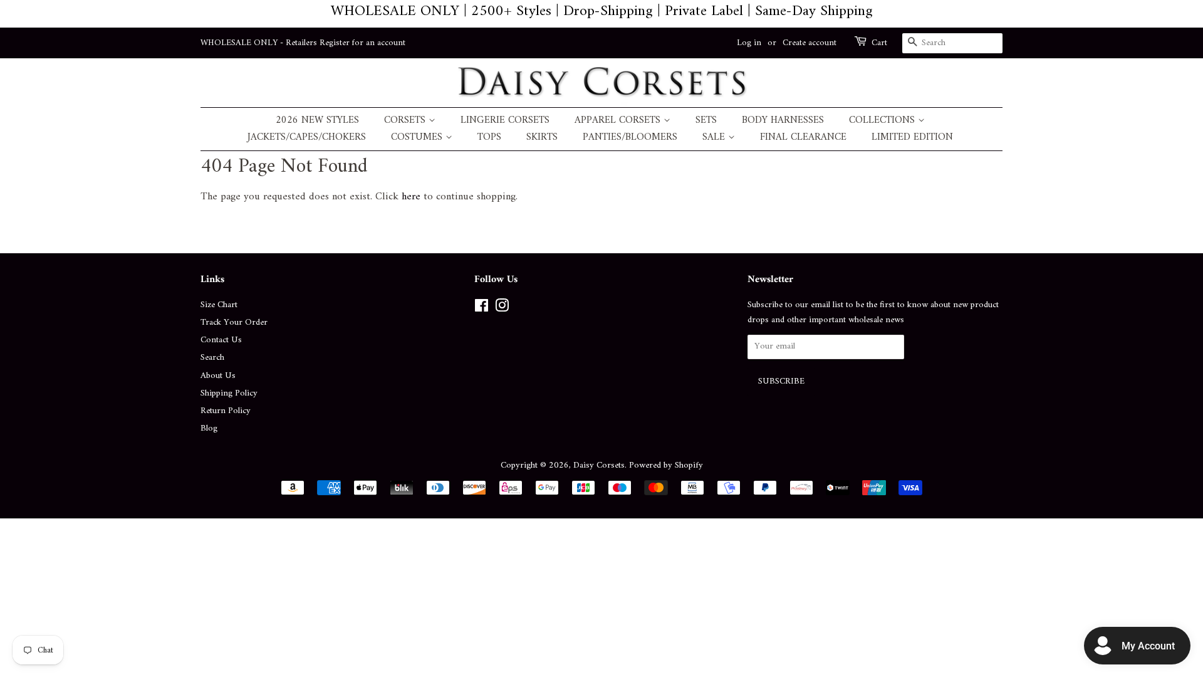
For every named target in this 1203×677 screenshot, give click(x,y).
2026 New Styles (317, 120)
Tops (489, 137)
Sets (706, 120)
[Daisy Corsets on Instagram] (502, 309)
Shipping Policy (229, 393)
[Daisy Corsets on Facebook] (481, 309)
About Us (218, 376)
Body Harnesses (783, 120)
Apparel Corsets (619, 120)
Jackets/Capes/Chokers (306, 137)
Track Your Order (234, 322)
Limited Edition (912, 137)
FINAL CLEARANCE (803, 137)
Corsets (406, 120)
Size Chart (218, 305)
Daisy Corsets (599, 465)
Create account (809, 43)
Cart (879, 43)
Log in (749, 43)
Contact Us (221, 340)
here (411, 196)
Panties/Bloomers (630, 137)
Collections (883, 120)
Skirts (542, 137)
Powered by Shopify (666, 465)
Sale (715, 137)
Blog (208, 428)
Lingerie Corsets (505, 120)
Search (212, 357)
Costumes (418, 137)
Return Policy (225, 411)
